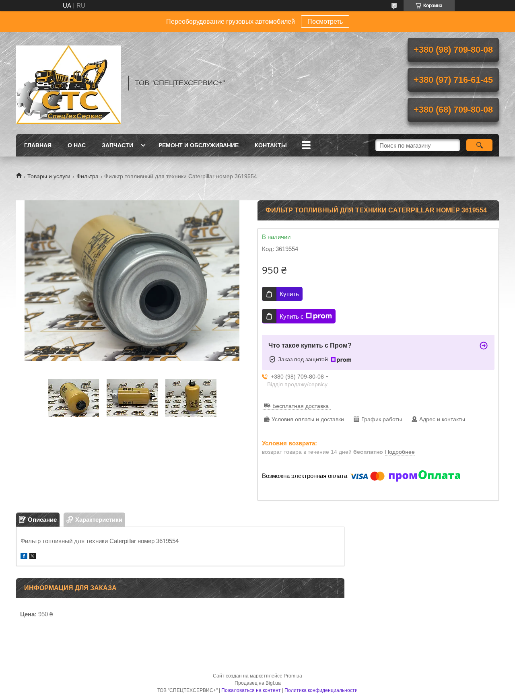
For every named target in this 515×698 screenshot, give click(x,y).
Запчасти (117, 145)
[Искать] (479, 145)
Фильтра (87, 176)
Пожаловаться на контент (251, 690)
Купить (289, 293)
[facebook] (24, 557)
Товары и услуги (48, 176)
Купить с (292, 316)
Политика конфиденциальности (321, 690)
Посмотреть (325, 21)
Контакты (271, 145)
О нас (77, 145)
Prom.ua (293, 676)
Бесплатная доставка (300, 406)
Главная (38, 145)
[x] (32, 557)
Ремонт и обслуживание (199, 145)
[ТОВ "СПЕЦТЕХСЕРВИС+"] (68, 83)
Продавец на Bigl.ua (258, 683)
